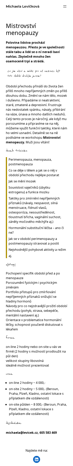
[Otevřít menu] (64, 6)
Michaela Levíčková (22, 6)
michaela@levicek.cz (22, 432)
